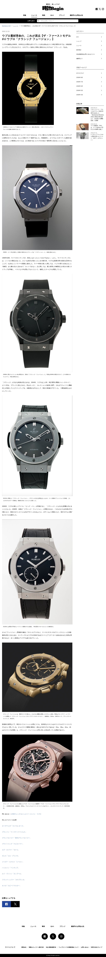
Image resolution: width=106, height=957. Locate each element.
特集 (24, 15)
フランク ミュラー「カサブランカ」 (14, 879)
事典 (43, 15)
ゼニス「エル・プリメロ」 (10, 856)
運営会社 (23, 947)
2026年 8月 (79, 77)
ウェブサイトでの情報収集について (69, 947)
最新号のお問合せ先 (76, 15)
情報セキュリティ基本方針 (36, 947)
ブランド (62, 15)
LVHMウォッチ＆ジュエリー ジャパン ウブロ (26, 814)
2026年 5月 (79, 90)
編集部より (79, 58)
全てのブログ (80, 73)
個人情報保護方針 (51, 947)
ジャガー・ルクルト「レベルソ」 (13, 862)
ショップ (78, 41)
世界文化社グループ (96, 947)
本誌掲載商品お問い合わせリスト (85, 54)
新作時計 (78, 50)
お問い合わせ (85, 947)
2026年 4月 (79, 94)
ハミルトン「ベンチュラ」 (10, 868)
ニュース (34, 15)
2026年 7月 (79, 82)
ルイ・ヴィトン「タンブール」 (12, 873)
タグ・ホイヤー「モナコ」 (10, 850)
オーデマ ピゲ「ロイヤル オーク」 (13, 826)
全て (77, 37)
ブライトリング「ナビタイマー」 (13, 844)
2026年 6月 (79, 86)
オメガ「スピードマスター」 (11, 885)
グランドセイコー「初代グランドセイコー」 (16, 838)
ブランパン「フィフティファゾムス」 (14, 832)
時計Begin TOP (6, 26)
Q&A (52, 15)
